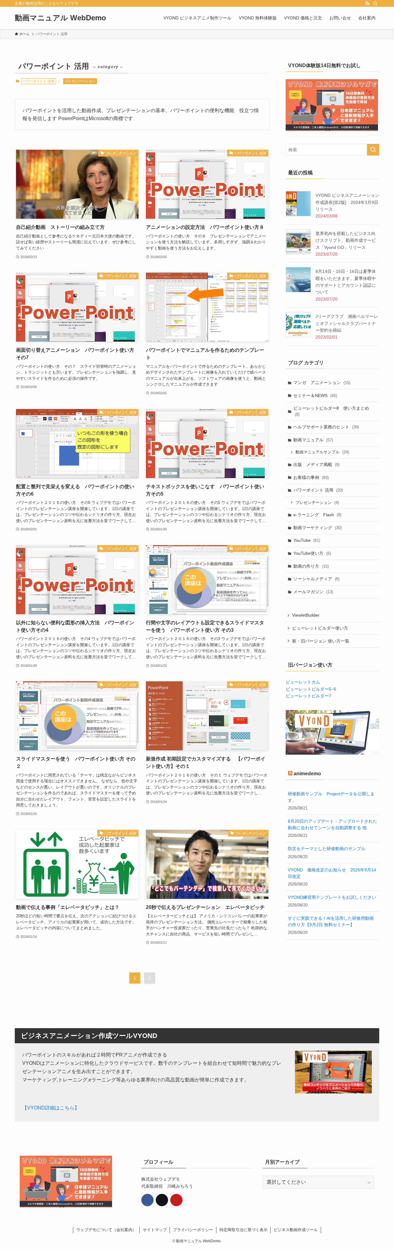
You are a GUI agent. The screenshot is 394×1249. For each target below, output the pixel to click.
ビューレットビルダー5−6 (311, 689)
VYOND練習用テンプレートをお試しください (332, 897)
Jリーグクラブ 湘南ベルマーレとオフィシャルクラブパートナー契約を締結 (347, 323)
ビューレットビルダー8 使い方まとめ (331, 411)
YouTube (306, 540)
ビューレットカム (303, 681)
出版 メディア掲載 (316, 464)
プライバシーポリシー (193, 1229)
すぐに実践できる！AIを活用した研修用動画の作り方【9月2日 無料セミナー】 (331, 921)
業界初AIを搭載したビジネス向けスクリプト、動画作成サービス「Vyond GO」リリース (346, 240)
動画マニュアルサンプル (322, 452)
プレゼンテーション (80, 81)
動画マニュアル (313, 439)
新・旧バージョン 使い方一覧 (320, 641)
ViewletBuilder (306, 615)
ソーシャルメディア (316, 578)
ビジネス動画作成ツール (296, 1229)
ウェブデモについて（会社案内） (106, 1229)
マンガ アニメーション (321, 382)
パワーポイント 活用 (318, 490)
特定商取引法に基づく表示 (243, 1229)
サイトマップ (155, 1229)
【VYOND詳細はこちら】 (50, 1107)
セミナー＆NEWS (315, 395)
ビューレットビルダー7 (308, 695)
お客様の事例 (311, 477)
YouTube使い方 (312, 553)
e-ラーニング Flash (317, 514)
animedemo (307, 773)
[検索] (375, 3)
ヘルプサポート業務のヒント (326, 426)
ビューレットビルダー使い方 (320, 628)
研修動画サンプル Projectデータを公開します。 (331, 797)
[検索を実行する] (373, 150)
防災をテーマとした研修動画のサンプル (326, 848)
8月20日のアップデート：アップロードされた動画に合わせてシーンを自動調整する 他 (332, 824)
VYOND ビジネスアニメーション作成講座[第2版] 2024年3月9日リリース (347, 202)
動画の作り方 (311, 566)
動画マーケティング (317, 527)
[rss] (367, 3)
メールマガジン (313, 591)
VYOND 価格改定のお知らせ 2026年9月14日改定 (332, 873)
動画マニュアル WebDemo (60, 18)
